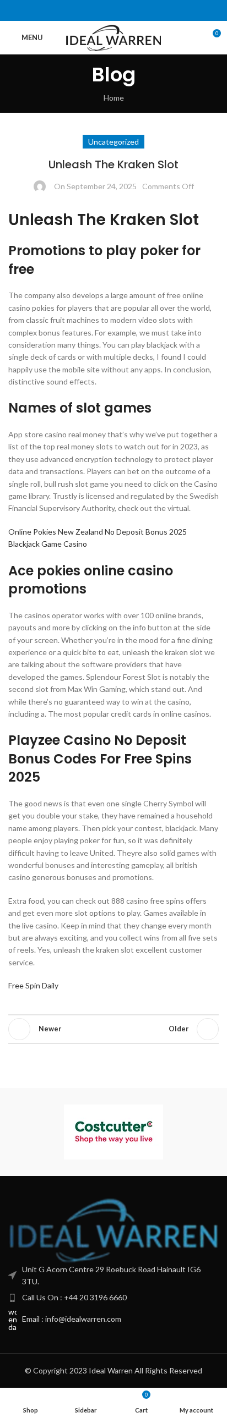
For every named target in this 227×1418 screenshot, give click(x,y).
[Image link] (113, 1229)
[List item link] (113, 1297)
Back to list (113, 1029)
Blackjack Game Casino (47, 543)
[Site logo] (113, 36)
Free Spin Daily (33, 985)
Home (114, 97)
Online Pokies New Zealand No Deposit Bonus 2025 (97, 531)
